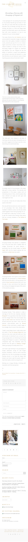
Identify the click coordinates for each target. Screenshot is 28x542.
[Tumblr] (10, 383)
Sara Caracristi (10, 282)
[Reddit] (17, 383)
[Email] (19, 383)
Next (23, 424)
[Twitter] (6, 383)
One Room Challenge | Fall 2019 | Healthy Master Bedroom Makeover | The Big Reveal (13, 484)
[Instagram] (13, 449)
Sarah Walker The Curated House (9, 373)
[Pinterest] (8, 383)
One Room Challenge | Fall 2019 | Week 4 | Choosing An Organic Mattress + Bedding (14, 491)
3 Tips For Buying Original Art (15, 332)
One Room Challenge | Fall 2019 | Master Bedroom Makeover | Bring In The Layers (13, 488)
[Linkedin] (15, 383)
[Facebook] (4, 449)
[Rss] (10, 534)
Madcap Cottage (21, 343)
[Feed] (7, 449)
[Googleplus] (13, 383)
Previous (17, 424)
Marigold (4, 316)
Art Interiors (18, 37)
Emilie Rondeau (22, 278)
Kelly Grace (11, 252)
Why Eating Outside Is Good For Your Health (12, 481)
